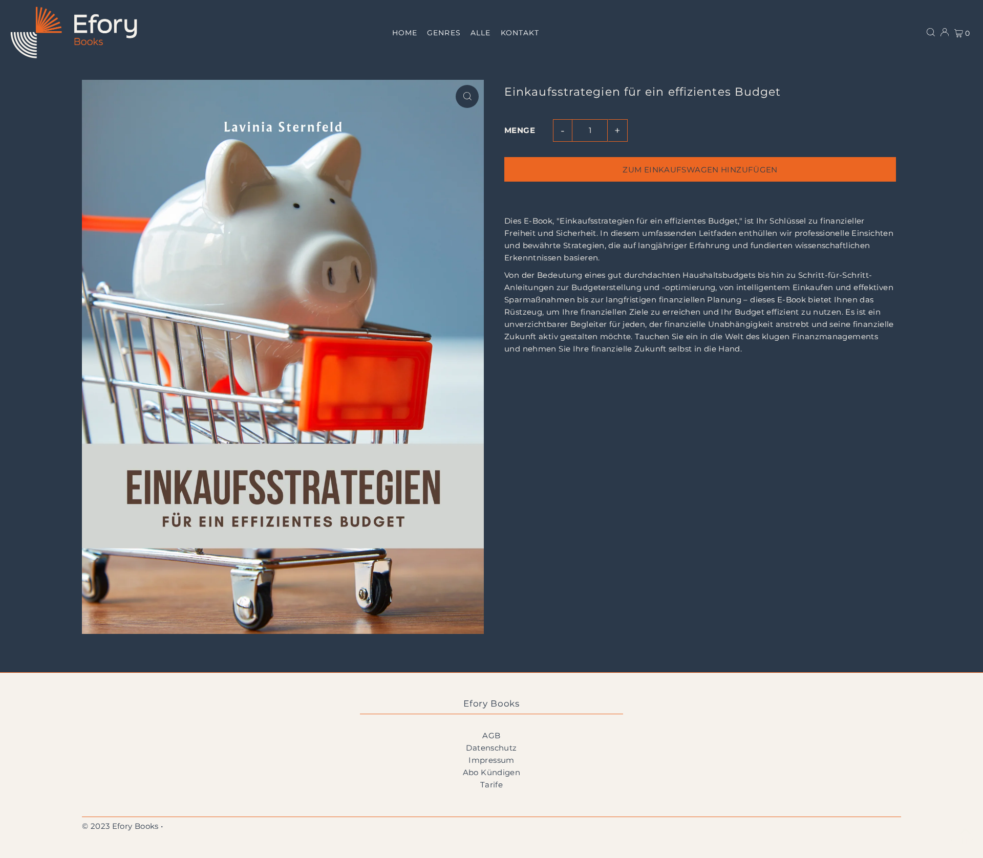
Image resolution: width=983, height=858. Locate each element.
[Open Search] (931, 32)
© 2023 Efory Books (120, 826)
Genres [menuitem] (443, 32)
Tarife (491, 784)
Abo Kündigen (492, 772)
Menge (519, 130)
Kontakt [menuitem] (520, 32)
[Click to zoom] (467, 96)
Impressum (491, 760)
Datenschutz (491, 748)
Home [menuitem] (404, 32)
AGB (491, 735)
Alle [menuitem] (480, 32)
